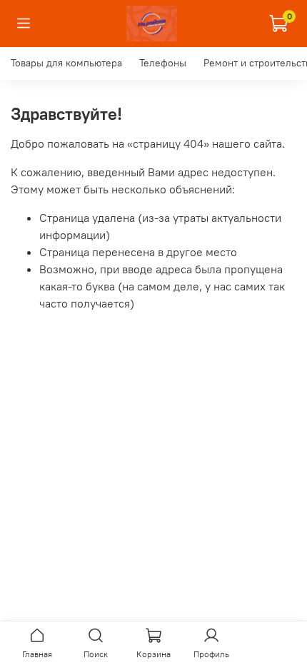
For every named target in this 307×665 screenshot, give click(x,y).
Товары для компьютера (66, 62)
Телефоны (162, 62)
